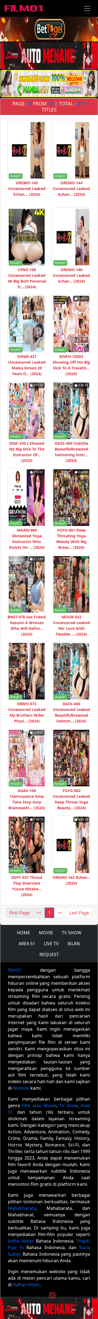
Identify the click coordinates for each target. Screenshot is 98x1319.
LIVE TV (51, 944)
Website (21, 1088)
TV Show (68, 1105)
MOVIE (46, 933)
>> (59, 913)
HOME (23, 933)
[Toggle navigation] (87, 8)
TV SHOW (71, 933)
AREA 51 (27, 944)
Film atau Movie (39, 1105)
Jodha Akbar (21, 1241)
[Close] (52, 36)
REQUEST (49, 955)
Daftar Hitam (26, 1285)
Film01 (14, 970)
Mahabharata (22, 1208)
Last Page (79, 913)
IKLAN (74, 944)
